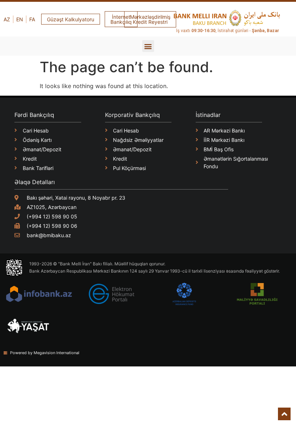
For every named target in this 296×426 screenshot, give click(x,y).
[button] (148, 46)
